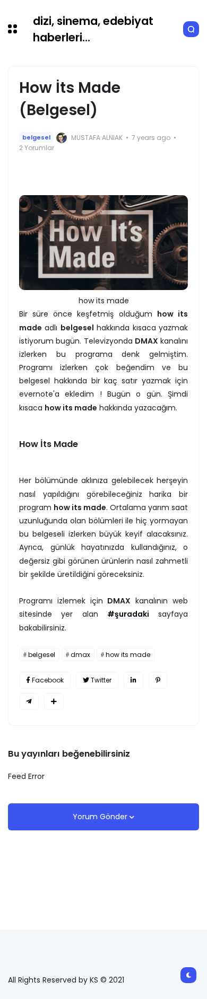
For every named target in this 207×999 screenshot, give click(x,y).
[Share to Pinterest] (158, 680)
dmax (80, 654)
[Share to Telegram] (29, 701)
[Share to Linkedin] (133, 680)
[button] (12, 28)
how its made (128, 654)
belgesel (36, 137)
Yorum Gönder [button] (101, 816)
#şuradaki (128, 614)
